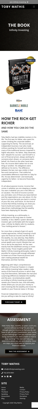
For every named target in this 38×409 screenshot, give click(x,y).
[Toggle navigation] (34, 6)
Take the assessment (18, 351)
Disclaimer (23, 396)
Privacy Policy (24, 392)
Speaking (4, 394)
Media (22, 387)
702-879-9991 (9, 373)
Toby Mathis (13, 6)
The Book (4, 392)
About (3, 390)
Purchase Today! (12, 302)
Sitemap (22, 398)
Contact (22, 390)
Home (3, 387)
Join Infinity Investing (18, 2)
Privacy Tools (24, 394)
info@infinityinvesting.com (14, 369)
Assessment (5, 396)
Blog (2, 398)
